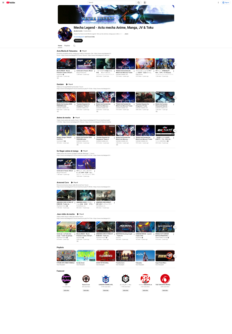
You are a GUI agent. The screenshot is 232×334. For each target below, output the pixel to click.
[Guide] (3, 2)
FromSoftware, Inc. (81, 206)
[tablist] (116, 46)
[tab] (60, 46)
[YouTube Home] (10, 2)
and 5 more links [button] (90, 37)
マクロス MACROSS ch (161, 141)
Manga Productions (81, 72)
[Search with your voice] (145, 2)
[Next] (175, 64)
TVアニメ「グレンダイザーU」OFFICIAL (86, 174)
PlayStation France (61, 206)
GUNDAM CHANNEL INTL (122, 74)
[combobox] (112, 2)
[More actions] (75, 71)
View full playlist (61, 264)
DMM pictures (139, 74)
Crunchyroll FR (60, 141)
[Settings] (218, 2)
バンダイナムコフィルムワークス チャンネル (107, 74)
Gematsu (118, 237)
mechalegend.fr (79, 37)
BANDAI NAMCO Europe (161, 237)
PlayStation (59, 74)
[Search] (139, 2)
